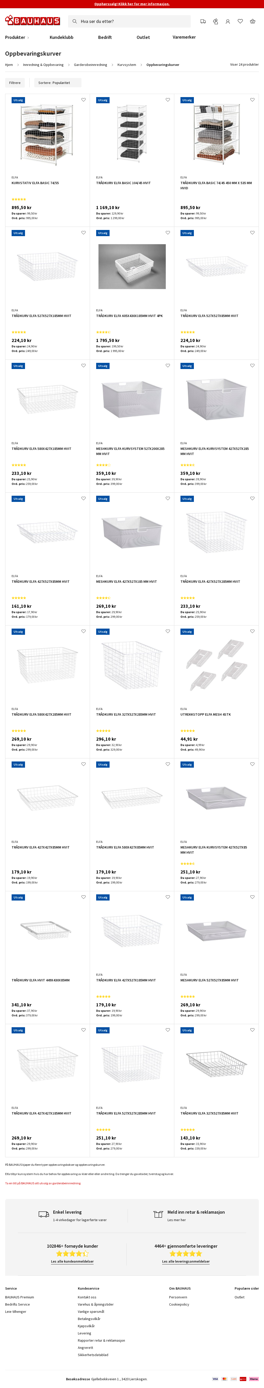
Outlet (143, 37)
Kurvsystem (127, 64)
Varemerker (184, 37)
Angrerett (85, 1347)
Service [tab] (11, 1288)
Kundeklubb (61, 37)
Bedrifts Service (17, 1304)
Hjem (9, 64)
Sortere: (44, 82)
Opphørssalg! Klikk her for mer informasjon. (132, 4)
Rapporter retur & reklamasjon (101, 1340)
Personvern (178, 1297)
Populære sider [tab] (247, 1288)
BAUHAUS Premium (19, 1297)
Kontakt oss (87, 1297)
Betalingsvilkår (89, 1318)
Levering (84, 1333)
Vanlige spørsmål (91, 1311)
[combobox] (129, 21)
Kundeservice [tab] (88, 1288)
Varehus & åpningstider (96, 1304)
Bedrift (105, 37)
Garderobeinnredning (90, 64)
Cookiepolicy (179, 1304)
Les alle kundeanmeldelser (72, 1261)
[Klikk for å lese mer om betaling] (235, 1379)
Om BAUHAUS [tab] (180, 1288)
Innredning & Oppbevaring (43, 64)
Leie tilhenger (15, 1311)
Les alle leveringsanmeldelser (186, 1261)
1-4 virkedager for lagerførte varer (80, 1220)
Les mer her (177, 1220)
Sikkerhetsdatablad (93, 1354)
